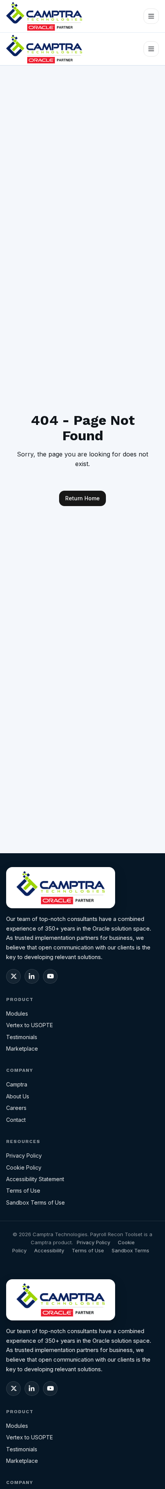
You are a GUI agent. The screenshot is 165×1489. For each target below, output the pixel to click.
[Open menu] (151, 16)
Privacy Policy (24, 1155)
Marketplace (22, 1048)
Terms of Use (23, 1190)
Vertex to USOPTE (29, 1025)
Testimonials (21, 1037)
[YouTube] (50, 976)
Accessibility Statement (35, 1179)
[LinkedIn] (32, 976)
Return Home (82, 498)
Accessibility (49, 1250)
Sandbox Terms (130, 1250)
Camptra (16, 1084)
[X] (13, 976)
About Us (17, 1096)
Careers (16, 1108)
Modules (17, 1013)
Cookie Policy (23, 1167)
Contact (16, 1119)
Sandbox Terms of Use (35, 1202)
